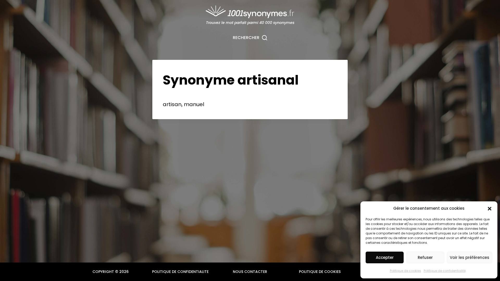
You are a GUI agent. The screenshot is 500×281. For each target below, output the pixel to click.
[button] (489, 208)
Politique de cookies (405, 271)
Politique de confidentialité (445, 271)
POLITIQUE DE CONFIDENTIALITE (180, 271)
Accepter (385, 257)
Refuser (425, 257)
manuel (194, 104)
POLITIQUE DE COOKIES (320, 271)
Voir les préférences (469, 257)
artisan (172, 104)
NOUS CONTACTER (250, 271)
